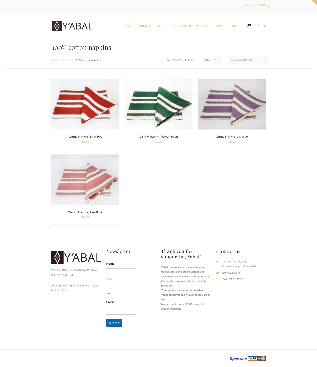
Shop (66, 60)
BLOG (232, 26)
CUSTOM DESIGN (182, 26)
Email (111, 302)
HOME (127, 26)
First (109, 278)
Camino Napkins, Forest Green (158, 136)
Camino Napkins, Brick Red (85, 136)
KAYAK (65, 290)
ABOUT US (145, 26)
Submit (114, 323)
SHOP (161, 26)
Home (55, 60)
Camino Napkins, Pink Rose (85, 212)
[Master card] (261, 358)
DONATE (220, 26)
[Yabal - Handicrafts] (72, 26)
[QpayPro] (238, 358)
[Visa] (252, 358)
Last (109, 293)
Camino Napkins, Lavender (232, 136)
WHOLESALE (203, 26)
